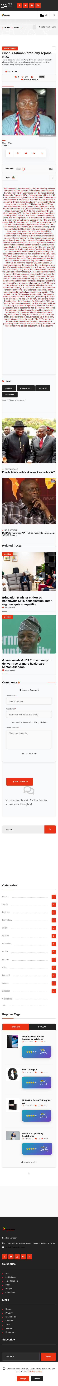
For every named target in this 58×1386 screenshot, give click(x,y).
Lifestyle (9, 395)
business (6, 912)
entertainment (11, 1281)
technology (7, 920)
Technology (25, 388)
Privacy (9, 1313)
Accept (23, 1379)
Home (7, 28)
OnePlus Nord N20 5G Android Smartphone (33, 1037)
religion (5, 959)
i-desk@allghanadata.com (15, 1247)
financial (6, 975)
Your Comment (12, 728)
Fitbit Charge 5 (29, 1069)
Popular (42, 1027)
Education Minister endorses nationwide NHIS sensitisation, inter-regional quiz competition (27, 601)
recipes (8, 1289)
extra (4, 967)
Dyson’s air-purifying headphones (32, 1134)
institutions (10, 1277)
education (6, 944)
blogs (7, 1285)
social (4, 928)
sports (5, 904)
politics (34, 79)
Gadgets (16, 1027)
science (5, 983)
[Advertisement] (29, 858)
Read (41, 77)
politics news (10, 48)
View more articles (29, 1162)
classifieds (10, 1292)
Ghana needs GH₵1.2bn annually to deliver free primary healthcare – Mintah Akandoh (26, 664)
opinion (5, 936)
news (16, 28)
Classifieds (7, 999)
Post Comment (21, 782)
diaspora (6, 991)
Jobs (4, 1005)
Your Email (11, 709)
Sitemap (9, 1328)
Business (43, 388)
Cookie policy (35, 1371)
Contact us (10, 1332)
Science (9, 388)
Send (48, 1357)
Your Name (11, 695)
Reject (37, 1379)
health (5, 951)
